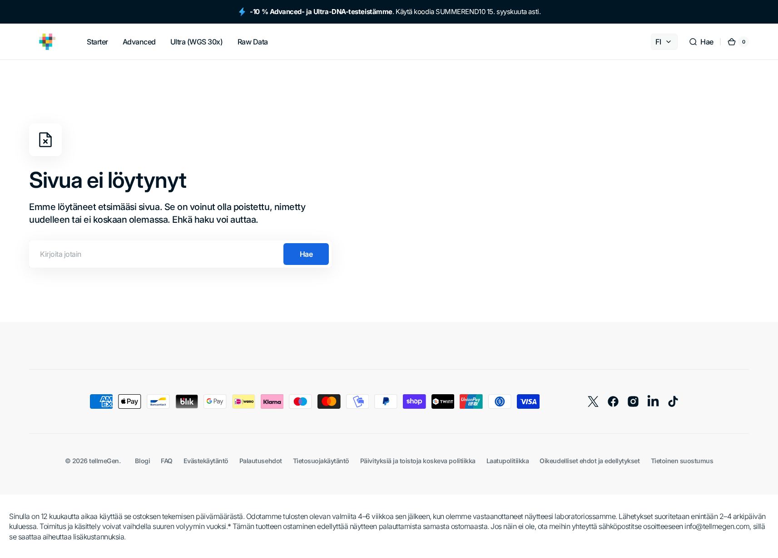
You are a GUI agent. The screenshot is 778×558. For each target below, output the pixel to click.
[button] (701, 42)
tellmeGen (104, 461)
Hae (306, 254)
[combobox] (180, 254)
